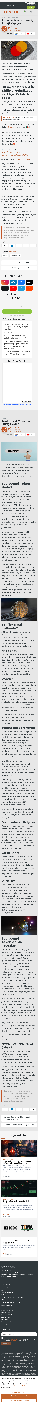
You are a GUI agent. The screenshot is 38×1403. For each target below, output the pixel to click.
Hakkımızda (4, 1288)
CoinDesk (12, 252)
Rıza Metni (13, 1340)
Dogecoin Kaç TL (6, 1321)
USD (20, 306)
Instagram (5, 283)
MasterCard (15, 256)
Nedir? (4, 419)
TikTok (29, 283)
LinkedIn (13, 283)
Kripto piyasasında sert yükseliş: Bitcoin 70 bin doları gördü (17, 353)
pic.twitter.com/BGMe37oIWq (14, 155)
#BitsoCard (11, 127)
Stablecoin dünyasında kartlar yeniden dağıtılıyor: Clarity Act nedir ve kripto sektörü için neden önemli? (16, 345)
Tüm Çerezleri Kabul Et (19, 1396)
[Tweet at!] (5, 245)
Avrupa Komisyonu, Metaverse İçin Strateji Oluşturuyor (18, 1118)
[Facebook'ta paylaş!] (19, 245)
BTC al (17, 311)
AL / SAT (30, 7)
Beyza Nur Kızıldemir (17, 428)
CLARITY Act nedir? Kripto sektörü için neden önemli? (15, 337)
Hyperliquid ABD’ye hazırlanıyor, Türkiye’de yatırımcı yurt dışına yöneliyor (16, 327)
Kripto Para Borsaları (10, 18)
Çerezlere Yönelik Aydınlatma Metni (12, 1297)
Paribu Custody (6, 1308)
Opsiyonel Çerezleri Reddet (19, 1400)
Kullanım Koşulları (6, 1295)
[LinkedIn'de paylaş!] (12, 245)
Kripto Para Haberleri (7, 1310)
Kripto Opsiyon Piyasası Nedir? (21, 268)
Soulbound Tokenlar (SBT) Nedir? (17, 262)
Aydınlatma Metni (16, 1339)
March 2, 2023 (23, 159)
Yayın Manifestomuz (7, 1292)
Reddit (29, 289)
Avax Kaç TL (5, 1324)
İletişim (3, 1299)
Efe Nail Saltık (15, 27)
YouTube (13, 289)
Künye (3, 1290)
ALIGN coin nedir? (11, 332)
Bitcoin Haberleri (6, 1312)
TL (17, 306)
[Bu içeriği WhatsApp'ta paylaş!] (26, 245)
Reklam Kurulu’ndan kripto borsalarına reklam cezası (18, 119)
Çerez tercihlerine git (19, 1392)
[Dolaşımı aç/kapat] (34, 12)
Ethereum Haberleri (7, 1315)
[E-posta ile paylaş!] (33, 245)
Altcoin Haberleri (6, 1317)
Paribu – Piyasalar (6, 1305)
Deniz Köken (7, 1215)
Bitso (5, 256)
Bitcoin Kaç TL (5, 1319)
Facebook (21, 283)
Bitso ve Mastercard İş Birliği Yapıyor (19, 1125)
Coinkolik (5, 1175)
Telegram (21, 289)
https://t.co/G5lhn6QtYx (12, 152)
